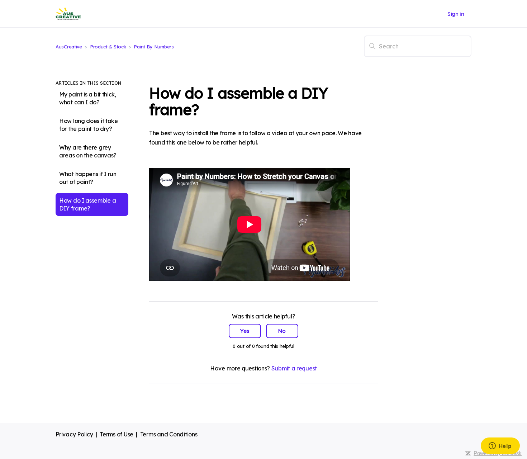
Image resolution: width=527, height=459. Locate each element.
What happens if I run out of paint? (88, 177)
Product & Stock (108, 46)
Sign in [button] (455, 13)
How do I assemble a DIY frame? (87, 204)
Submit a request (294, 368)
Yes (245, 330)
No (282, 330)
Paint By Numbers (154, 46)
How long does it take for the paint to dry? (88, 124)
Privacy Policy (74, 434)
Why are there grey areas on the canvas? (88, 151)
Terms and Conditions (169, 434)
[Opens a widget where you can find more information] (500, 446)
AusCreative (69, 46)
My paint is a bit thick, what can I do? (87, 98)
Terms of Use (116, 434)
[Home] (68, 14)
